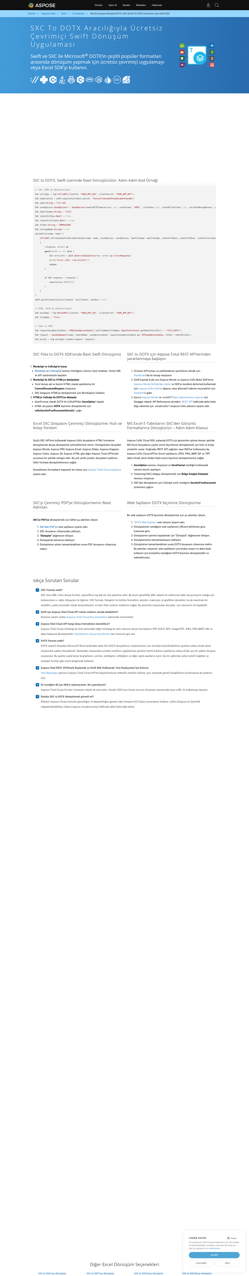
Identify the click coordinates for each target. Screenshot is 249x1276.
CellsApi (54, 370)
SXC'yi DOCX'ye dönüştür (148, 1273)
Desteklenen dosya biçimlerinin (92, 634)
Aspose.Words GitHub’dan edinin (152, 384)
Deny (227, 1263)
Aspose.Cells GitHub (150, 388)
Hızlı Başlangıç (49, 672)
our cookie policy (212, 1248)
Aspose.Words (150, 397)
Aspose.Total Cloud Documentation (87, 617)
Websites (141, 5)
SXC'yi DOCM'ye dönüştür (197, 1273)
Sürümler (139, 392)
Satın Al (113, 5)
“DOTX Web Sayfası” (145, 522)
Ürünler (99, 5)
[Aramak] (217, 5)
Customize (201, 1263)
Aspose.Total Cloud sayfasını (104, 469)
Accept (214, 1255)
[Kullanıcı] (208, 5)
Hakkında (157, 5)
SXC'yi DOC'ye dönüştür (52, 1273)
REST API (187, 401)
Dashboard (140, 375)
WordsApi (40, 370)
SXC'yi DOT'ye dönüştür (100, 1273)
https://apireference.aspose (187, 397)
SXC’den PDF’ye (49, 526)
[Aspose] (42, 5)
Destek (126, 5)
